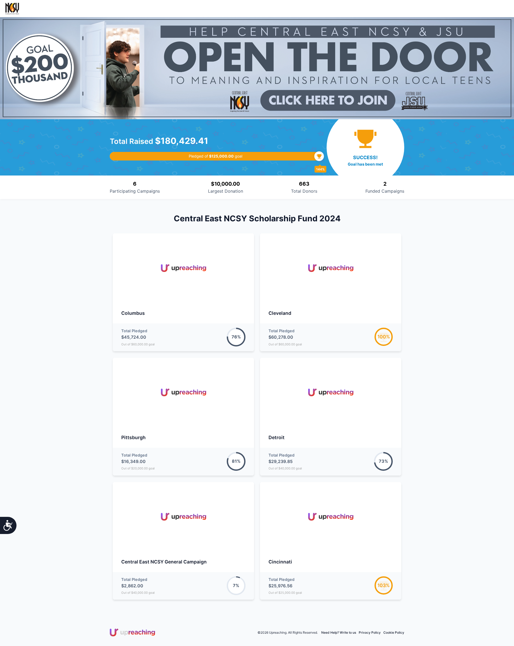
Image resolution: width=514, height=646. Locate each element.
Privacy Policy (370, 632)
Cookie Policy (393, 632)
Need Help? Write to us (338, 632)
